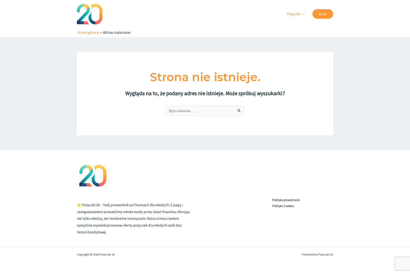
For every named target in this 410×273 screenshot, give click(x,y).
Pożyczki (293, 14)
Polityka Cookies (283, 206)
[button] (322, 14)
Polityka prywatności (286, 200)
